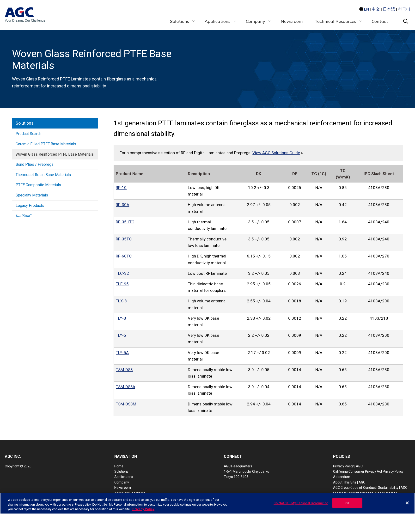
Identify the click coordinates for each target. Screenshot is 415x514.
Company (121, 482)
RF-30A (122, 204)
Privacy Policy (143, 509)
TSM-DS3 (124, 369)
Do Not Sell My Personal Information (301, 503)
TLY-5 (121, 335)
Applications (123, 477)
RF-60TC (124, 256)
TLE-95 (122, 283)
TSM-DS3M (126, 404)
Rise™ (24, 215)
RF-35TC (124, 239)
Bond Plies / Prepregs (35, 164)
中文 (376, 9)
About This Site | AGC (349, 482)
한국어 (404, 9)
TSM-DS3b (125, 386)
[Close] (407, 503)
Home (118, 466)
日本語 (389, 9)
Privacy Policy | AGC (348, 466)
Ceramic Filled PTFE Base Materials (46, 144)
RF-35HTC (125, 222)
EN (366, 9)
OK (347, 503)
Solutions (25, 123)
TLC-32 (122, 273)
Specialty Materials (32, 195)
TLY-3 (121, 318)
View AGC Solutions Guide (276, 152)
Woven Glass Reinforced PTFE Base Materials (55, 154)
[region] (207, 503)
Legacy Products (30, 205)
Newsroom (122, 488)
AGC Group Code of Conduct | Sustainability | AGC (370, 488)
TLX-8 (121, 301)
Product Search (28, 133)
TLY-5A (122, 352)
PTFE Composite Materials (38, 185)
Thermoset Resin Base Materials (43, 174)
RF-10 (121, 187)
